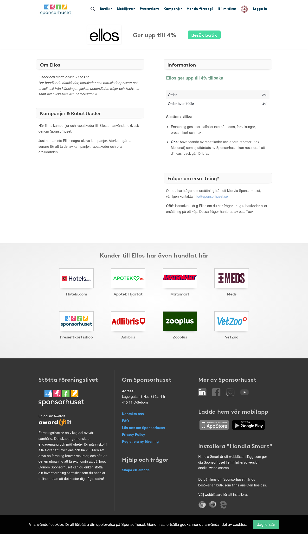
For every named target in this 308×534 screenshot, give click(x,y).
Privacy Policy (133, 434)
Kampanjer (173, 8)
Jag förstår (266, 524)
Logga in (260, 8)
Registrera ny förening (140, 441)
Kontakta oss (133, 413)
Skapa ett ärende (136, 469)
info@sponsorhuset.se (211, 196)
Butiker (106, 8)
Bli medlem (227, 8)
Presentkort (149, 8)
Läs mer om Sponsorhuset (143, 427)
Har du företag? (200, 8)
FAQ (125, 420)
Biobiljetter (126, 8)
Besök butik (204, 34)
